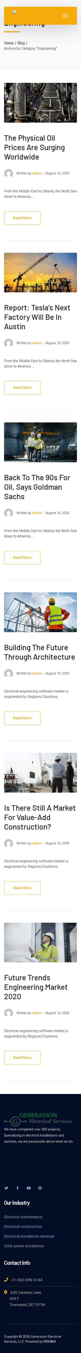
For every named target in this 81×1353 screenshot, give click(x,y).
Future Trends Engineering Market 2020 (36, 987)
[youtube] (29, 1188)
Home (9, 43)
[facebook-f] (17, 1188)
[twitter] (6, 1188)
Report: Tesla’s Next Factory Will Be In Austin (37, 317)
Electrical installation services (29, 1236)
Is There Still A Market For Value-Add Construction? (40, 817)
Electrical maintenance (23, 1217)
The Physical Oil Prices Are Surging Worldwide (34, 147)
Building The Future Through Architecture (39, 652)
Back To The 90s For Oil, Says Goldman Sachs (37, 487)
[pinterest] (40, 1188)
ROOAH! (50, 1341)
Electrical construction (23, 1226)
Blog (21, 43)
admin (37, 173)
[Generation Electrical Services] (37, 15)
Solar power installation (24, 1246)
